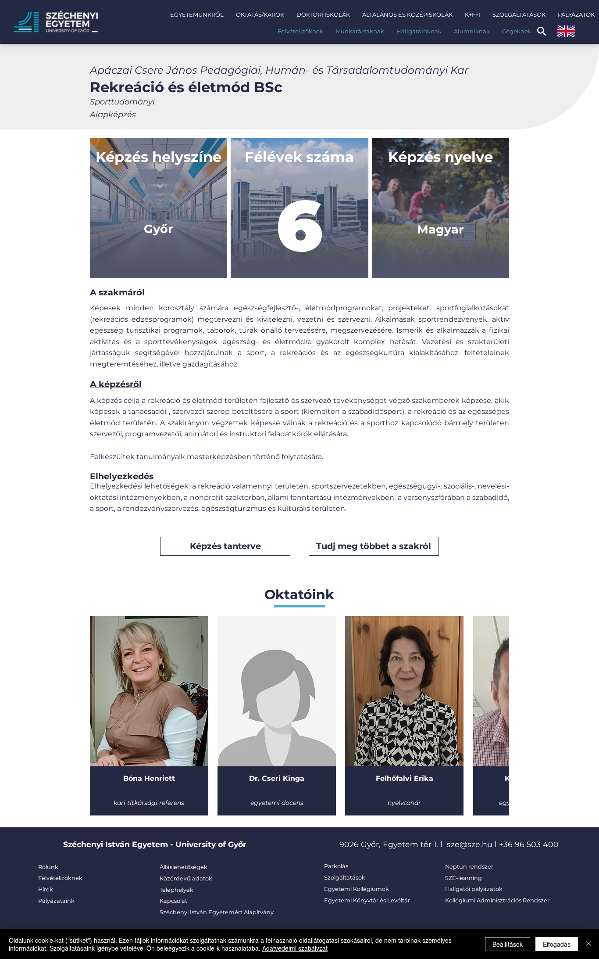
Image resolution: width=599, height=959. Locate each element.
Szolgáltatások (344, 877)
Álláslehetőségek (183, 867)
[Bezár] (588, 944)
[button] (197, 14)
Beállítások (507, 944)
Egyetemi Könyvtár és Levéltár (367, 900)
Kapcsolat (173, 901)
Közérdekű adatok (186, 878)
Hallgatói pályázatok (474, 889)
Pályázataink (56, 901)
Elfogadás (556, 944)
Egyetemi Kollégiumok (357, 889)
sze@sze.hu (469, 844)
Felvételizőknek (60, 878)
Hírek (45, 889)
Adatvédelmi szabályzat (295, 948)
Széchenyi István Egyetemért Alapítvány (217, 912)
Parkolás (336, 866)
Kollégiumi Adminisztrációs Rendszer (497, 900)
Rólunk (48, 867)
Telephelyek (176, 890)
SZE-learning (463, 878)
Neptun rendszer (469, 866)
